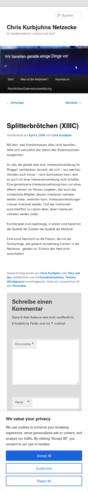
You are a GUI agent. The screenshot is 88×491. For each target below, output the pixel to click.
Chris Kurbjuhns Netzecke (42, 27)
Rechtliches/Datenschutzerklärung (30, 88)
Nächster (73, 102)
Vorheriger (15, 102)
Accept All (44, 455)
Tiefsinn (70, 277)
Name (22, 402)
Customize (44, 468)
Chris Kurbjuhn (61, 135)
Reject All (44, 481)
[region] (44, 451)
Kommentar (24, 344)
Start (11, 79)
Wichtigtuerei (15, 281)
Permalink (19, 286)
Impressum (62, 79)
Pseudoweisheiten (51, 277)
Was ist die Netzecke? (34, 79)
